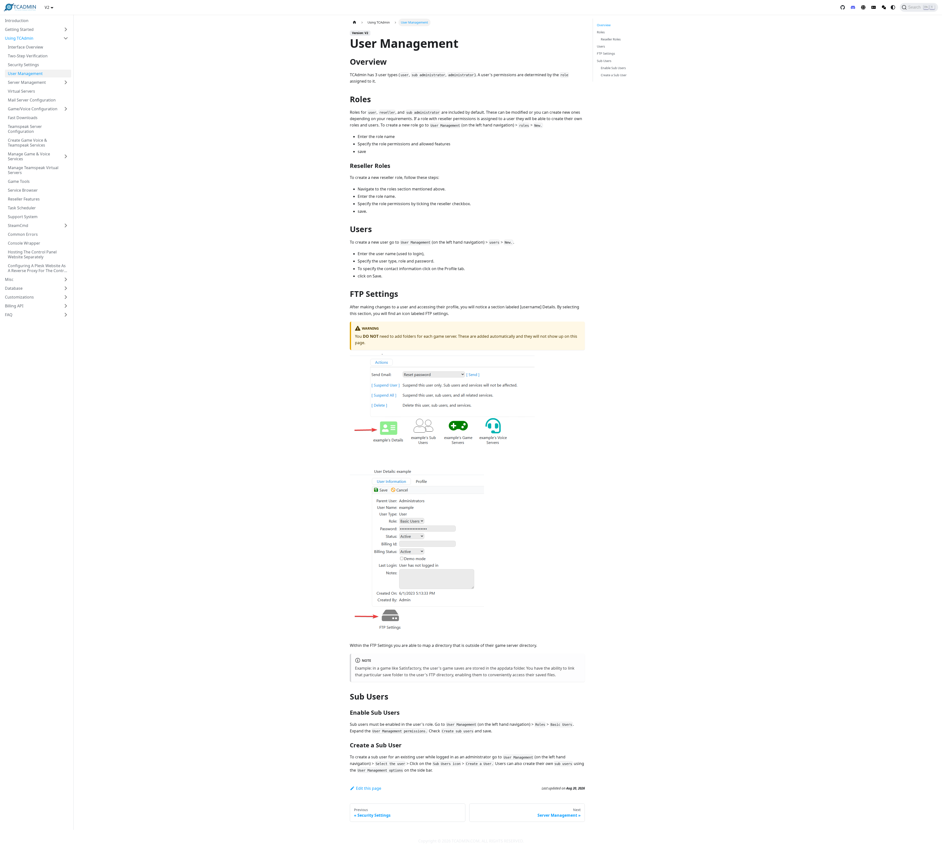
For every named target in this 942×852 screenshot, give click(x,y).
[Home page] (354, 22)
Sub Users (604, 61)
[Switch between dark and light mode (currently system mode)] (893, 7)
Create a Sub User (614, 75)
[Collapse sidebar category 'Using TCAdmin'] (65, 38)
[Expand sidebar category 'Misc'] (65, 279)
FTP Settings (606, 53)
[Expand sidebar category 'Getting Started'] (65, 29)
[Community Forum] (884, 7)
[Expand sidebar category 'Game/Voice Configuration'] (65, 109)
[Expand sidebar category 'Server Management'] (65, 82)
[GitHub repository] (842, 7)
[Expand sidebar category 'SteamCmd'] (65, 225)
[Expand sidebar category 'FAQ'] (65, 315)
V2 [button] (47, 7)
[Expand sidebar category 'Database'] (65, 288)
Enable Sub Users (613, 68)
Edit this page (368, 788)
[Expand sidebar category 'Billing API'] (65, 306)
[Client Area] (873, 7)
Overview (604, 25)
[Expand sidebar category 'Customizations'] (65, 297)
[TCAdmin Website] (863, 7)
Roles (601, 32)
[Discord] (853, 7)
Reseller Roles (611, 39)
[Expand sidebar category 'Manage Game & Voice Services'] (65, 156)
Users (601, 46)
